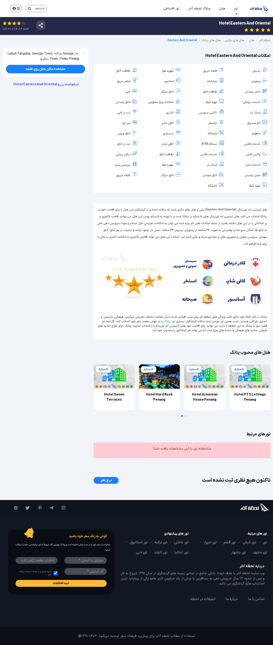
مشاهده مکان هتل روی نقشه (45, 69)
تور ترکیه (161, 542)
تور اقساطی (171, 8)
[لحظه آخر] (247, 507)
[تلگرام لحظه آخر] (50, 508)
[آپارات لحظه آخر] (14, 508)
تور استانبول (139, 542)
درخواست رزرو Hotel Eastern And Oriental (46, 84)
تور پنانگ (169, 321)
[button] (185, 416)
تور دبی (141, 552)
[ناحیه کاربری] (16, 8)
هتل (222, 8)
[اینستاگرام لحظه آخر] (62, 508)
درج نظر (106, 480)
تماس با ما (256, 599)
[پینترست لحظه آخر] (38, 508)
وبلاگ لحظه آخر (199, 8)
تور (236, 8)
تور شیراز (210, 542)
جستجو (40, 8)
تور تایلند (160, 552)
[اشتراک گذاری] (40, 25)
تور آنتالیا (181, 552)
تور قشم (230, 542)
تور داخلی (181, 542)
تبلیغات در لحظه (202, 599)
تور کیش (249, 542)
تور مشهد (260, 552)
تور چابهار (238, 552)
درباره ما (232, 599)
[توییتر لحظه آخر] (26, 508)
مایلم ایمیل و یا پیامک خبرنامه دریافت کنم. (35, 573)
